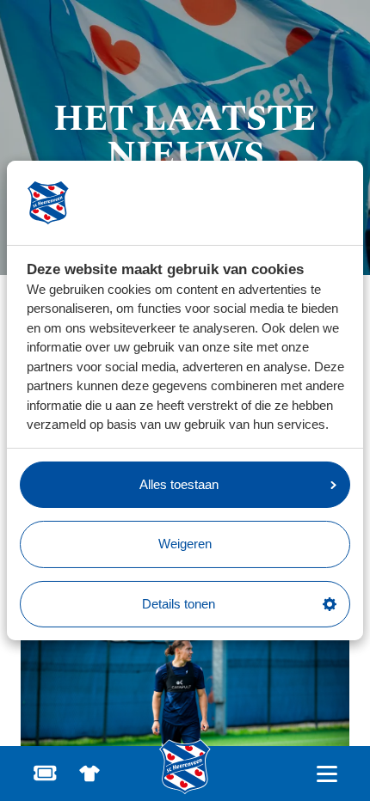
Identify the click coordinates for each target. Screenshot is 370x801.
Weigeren (185, 543)
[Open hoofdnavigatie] (326, 774)
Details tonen (178, 603)
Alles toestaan (179, 484)
